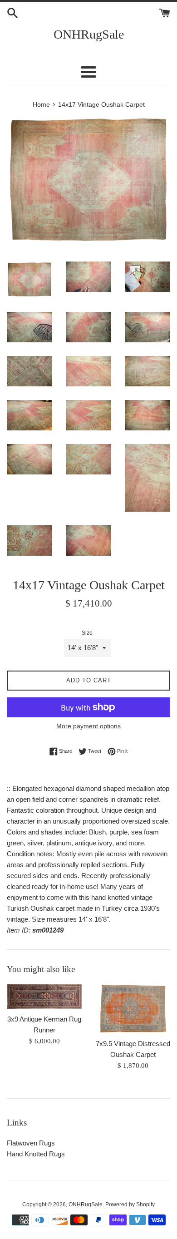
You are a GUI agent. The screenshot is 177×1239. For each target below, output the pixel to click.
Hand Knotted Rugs (36, 1154)
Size (87, 633)
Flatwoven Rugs (31, 1143)
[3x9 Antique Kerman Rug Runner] (44, 996)
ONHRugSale (89, 34)
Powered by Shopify (130, 1204)
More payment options (88, 726)
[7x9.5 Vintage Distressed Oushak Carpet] (132, 1009)
